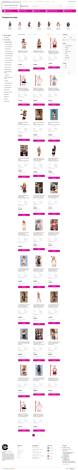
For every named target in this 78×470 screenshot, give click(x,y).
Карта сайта (19, 452)
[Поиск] (60, 6)
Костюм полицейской (9, 53)
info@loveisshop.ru (65, 464)
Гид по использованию (38, 1)
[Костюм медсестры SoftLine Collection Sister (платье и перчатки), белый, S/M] (54, 260)
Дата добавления (21, 34)
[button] (75, 26)
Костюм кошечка (8, 58)
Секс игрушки (6, 37)
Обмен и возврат (35, 450)
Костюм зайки (7, 48)
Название (35, 34)
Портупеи (6, 80)
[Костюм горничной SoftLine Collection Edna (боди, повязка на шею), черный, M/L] (39, 150)
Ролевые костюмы (8, 42)
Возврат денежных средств (37, 449)
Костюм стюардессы (9, 60)
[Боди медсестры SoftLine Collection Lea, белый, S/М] (23, 43)
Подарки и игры (7, 101)
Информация (47, 1)
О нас (18, 447)
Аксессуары (7, 75)
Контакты (19, 454)
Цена (29, 34)
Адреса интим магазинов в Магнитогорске (20, 1)
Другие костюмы (8, 62)
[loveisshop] (9, 447)
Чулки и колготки (8, 67)
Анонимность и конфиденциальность (36, 458)
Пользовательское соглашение (38, 455)
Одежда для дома (8, 69)
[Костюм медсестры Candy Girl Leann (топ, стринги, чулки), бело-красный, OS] (23, 260)
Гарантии (19, 457)
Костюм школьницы (9, 51)
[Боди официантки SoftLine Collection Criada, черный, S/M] (39, 43)
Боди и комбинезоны (8, 83)
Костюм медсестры (8, 46)
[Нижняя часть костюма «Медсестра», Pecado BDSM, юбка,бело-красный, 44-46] (39, 406)
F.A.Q (18, 455)
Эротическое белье (8, 64)
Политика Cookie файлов (37, 452)
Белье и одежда (7, 14)
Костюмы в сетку (8, 85)
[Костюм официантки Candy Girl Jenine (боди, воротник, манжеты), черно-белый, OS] (23, 297)
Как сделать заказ (35, 447)
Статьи (52, 1)
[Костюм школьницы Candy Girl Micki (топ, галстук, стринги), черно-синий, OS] (39, 370)
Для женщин (6, 94)
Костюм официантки (9, 55)
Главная (3, 14)
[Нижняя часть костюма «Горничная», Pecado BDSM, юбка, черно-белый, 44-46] (23, 406)
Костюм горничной (8, 44)
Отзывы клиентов (20, 450)
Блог (18, 449)
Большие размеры (8, 87)
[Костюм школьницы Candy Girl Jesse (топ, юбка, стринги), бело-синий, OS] (54, 334)
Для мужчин (6, 96)
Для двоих (6, 98)
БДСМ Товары (6, 89)
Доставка (31, 1)
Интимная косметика (8, 92)
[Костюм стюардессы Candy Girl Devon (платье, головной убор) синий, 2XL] (23, 334)
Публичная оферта (35, 454)
